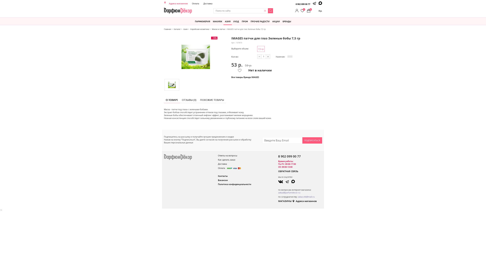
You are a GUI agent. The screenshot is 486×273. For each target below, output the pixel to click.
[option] (195, 57)
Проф (245, 21)
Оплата (195, 3)
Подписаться (312, 140)
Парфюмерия (202, 21)
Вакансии (223, 180)
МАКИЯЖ (217, 21)
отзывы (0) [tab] (189, 100)
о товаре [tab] (172, 100)
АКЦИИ (276, 21)
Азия (227, 21)
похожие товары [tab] (212, 100)
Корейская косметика (199, 29)
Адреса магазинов (178, 3)
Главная (167, 29)
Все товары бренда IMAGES (245, 77)
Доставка (207, 3)
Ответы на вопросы (227, 155)
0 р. (316, 10)
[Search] (270, 10)
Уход (236, 21)
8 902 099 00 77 (303, 4)
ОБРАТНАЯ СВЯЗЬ (288, 171)
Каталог (177, 29)
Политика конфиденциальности (234, 184)
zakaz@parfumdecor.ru (289, 192)
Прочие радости (260, 21)
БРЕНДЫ (287, 21)
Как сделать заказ (226, 159)
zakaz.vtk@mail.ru (306, 196)
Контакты (223, 176)
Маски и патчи (218, 29)
